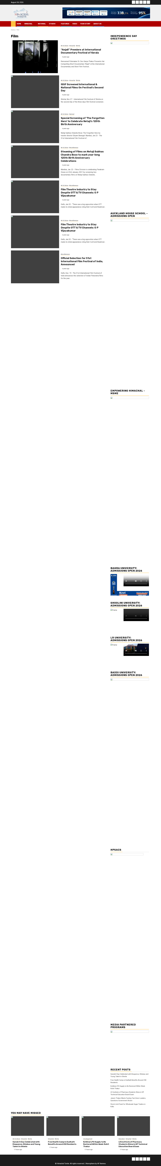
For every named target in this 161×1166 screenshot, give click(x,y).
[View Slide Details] (130, 1044)
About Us (97, 24)
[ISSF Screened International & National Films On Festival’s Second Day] (35, 91)
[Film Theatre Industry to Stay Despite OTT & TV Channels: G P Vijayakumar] (35, 196)
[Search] (148, 24)
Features (65, 24)
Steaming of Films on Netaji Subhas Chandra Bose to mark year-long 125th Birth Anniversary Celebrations (82, 156)
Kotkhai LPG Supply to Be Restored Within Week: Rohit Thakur (96, 1144)
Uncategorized (87, 1139)
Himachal (28, 24)
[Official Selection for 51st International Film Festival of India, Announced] (35, 266)
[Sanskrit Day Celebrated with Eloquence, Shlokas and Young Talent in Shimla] (27, 1126)
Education (122, 1139)
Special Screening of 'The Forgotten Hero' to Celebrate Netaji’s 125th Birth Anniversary (82, 121)
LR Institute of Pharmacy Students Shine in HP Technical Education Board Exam (133, 1144)
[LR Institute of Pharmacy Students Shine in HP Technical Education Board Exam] (133, 1126)
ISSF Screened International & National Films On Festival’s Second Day (82, 87)
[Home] (13, 23)
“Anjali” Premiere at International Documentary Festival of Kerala (81, 51)
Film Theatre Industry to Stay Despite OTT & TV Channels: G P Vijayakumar (79, 192)
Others (52, 24)
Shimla (78, 46)
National (42, 24)
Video (74, 24)
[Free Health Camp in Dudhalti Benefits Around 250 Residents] (63, 1126)
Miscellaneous (73, 147)
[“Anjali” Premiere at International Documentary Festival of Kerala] (35, 56)
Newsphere (90, 1163)
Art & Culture (64, 46)
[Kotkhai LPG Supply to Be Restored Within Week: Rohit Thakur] (98, 1126)
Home (19, 24)
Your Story (85, 24)
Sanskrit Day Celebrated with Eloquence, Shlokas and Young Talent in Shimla (26, 1144)
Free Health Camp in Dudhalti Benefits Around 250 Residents (62, 1143)
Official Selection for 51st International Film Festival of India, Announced (82, 261)
